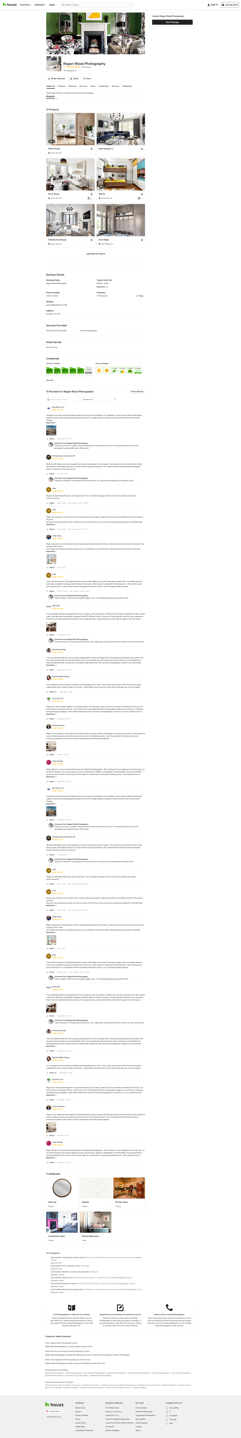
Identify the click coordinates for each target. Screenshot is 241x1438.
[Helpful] (47, 439)
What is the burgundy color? (73, 1289)
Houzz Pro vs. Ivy (112, 1415)
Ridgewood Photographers (100, 1375)
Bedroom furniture (69, 1283)
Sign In (138, 1430)
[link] (49, 380)
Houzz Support (141, 1423)
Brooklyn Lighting (139, 1388)
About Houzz (80, 1408)
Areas (92, 86)
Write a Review (137, 392)
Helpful (51, 439)
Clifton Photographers (74, 1373)
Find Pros (25, 4)
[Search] (62, 4)
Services (83, 86)
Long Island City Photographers (77, 1375)
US (48, 489)
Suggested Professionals (145, 1415)
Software (39, 4)
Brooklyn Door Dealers (91, 1385)
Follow (140, 296)
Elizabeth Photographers (116, 1373)
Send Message (172, 22)
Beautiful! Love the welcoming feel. (75, 1272)
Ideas (52, 4)
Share (75, 78)
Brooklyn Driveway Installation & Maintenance (118, 1385)
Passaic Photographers (160, 1373)
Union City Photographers (181, 1373)
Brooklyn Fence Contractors (149, 1385)
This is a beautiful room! (71, 1266)
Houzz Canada (141, 1408)
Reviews (115, 86)
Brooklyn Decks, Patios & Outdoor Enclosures (63, 1385)
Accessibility (140, 1419)
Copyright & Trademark (84, 1430)
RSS (171, 1423)
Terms (77, 1419)
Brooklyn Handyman (71, 1388)
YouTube (173, 1419)
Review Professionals (144, 1412)
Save (88, 78)
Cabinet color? (67, 1278)
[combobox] (97, 4)
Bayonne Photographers (54, 1373)
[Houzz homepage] (10, 4)
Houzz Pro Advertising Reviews (117, 1419)
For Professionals (112, 1408)
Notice (85, 1415)
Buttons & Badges (112, 1430)
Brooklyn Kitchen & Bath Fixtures (118, 1388)
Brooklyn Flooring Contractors (92, 1388)
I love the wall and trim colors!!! (74, 1257)
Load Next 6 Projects (95, 254)
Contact (139, 1427)
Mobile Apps (80, 1427)
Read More (50, 98)
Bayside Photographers (54, 1375)
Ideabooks (127, 86)
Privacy (78, 1415)
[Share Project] (91, 148)
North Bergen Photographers (138, 1373)
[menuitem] (26, 5)
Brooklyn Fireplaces (169, 1385)
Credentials (103, 86)
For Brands (109, 1427)
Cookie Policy (80, 1423)
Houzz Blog (174, 1408)
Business (72, 86)
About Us (51, 86)
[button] (95, 372)
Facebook (173, 1416)
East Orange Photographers (95, 1373)
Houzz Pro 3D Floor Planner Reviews (119, 1423)
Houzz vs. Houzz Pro (113, 1412)
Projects (62, 86)
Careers (78, 1412)
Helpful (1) (52, 692)
